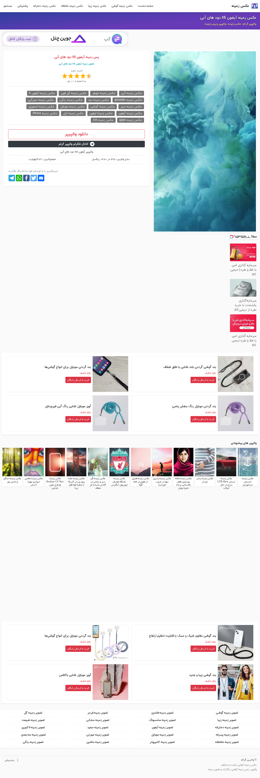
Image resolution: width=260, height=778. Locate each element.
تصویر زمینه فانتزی (162, 712)
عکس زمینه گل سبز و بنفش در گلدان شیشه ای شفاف (98, 483)
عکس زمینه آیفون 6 (42, 93)
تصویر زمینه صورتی (97, 734)
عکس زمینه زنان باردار (205, 480)
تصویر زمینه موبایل (162, 734)
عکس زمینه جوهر (103, 93)
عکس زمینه (240, 6)
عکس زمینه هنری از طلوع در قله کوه (140, 481)
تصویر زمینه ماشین (97, 742)
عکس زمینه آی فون (74, 93)
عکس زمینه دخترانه (44, 6)
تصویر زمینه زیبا (227, 720)
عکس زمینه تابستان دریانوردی (248, 481)
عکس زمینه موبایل (72, 106)
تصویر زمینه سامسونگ (162, 720)
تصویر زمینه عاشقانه (227, 742)
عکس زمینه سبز (131, 106)
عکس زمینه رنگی (71, 100)
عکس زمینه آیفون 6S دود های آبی (228, 17)
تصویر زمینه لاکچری (33, 727)
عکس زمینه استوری (41, 106)
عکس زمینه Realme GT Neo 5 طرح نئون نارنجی (55, 483)
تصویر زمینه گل (33, 712)
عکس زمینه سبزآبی (41, 100)
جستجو (7, 6)
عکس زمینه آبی (131, 93)
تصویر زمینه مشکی (97, 720)
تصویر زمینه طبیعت (33, 720)
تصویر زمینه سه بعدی (33, 734)
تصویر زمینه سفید (97, 727)
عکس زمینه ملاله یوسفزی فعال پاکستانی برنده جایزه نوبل (183, 483)
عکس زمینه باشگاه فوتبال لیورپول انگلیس (119, 481)
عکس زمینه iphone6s (128, 100)
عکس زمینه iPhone (45, 113)
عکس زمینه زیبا (97, 6)
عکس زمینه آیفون (130, 113)
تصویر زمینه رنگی (33, 742)
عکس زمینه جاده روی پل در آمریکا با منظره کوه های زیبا (76, 483)
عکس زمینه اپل (73, 113)
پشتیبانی (22, 6)
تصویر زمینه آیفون (162, 727)
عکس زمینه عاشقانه (72, 6)
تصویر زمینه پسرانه (227, 734)
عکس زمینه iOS (103, 120)
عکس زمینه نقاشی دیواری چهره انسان (34, 481)
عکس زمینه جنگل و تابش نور (12, 480)
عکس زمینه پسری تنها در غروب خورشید (162, 481)
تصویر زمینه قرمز (98, 712)
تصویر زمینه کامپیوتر (162, 742)
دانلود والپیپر (76, 134)
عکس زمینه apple (130, 120)
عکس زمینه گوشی (122, 6)
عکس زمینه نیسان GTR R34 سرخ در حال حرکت (226, 483)
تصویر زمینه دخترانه (227, 727)
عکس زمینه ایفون (101, 113)
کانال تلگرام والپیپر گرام (73, 144)
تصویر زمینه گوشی (227, 712)
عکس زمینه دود (98, 100)
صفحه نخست (145, 6)
